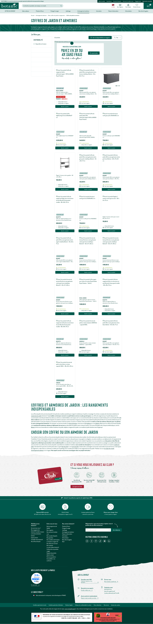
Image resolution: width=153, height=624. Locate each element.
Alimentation (65, 538)
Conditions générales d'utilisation (56, 605)
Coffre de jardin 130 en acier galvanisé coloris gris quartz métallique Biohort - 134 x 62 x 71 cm (87, 178)
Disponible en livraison (41, 44)
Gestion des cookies (115, 605)
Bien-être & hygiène (67, 539)
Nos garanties (50, 538)
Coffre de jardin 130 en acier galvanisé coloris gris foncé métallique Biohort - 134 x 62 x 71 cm (111, 94)
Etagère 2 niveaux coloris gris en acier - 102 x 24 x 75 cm (111, 217)
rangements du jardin (36, 416)
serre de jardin (75, 446)
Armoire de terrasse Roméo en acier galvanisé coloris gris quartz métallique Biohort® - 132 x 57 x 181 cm (111, 261)
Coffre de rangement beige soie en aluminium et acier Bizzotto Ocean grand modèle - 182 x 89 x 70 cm (63, 220)
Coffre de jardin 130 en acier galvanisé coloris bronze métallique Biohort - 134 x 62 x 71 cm (87, 94)
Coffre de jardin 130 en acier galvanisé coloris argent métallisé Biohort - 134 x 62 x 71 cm (64, 261)
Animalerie (64, 536)
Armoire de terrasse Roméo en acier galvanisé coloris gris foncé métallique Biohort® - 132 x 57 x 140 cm (87, 261)
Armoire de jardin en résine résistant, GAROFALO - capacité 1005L (87, 343)
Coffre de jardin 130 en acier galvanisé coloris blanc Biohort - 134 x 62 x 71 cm (111, 343)
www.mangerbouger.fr (70, 609)
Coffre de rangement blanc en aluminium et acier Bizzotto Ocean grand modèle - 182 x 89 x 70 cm (110, 303)
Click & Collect (65, 512)
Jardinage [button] (68, 11)
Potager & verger (66, 528)
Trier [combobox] (117, 37)
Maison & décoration (67, 534)
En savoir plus (94, 53)
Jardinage (64, 530)
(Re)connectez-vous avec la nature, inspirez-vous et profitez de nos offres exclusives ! (99, 524)
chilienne (97, 423)
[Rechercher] (61, 6)
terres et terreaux (73, 423)
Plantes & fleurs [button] (40, 11)
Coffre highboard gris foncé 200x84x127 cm (64, 136)
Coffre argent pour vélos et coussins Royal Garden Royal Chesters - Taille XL (88, 300)
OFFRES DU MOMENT (10, 11)
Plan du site (106, 605)
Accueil (32, 15)
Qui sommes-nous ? (36, 528)
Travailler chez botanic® (37, 539)
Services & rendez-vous (128, 1)
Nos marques (50, 545)
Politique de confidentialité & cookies (83, 605)
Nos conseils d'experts (52, 536)
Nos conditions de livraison (53, 539)
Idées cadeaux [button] (25, 11)
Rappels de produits (51, 553)
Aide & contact (102, 1)
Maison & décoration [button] (113, 11)
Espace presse (34, 537)
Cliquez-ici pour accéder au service (88, 598)
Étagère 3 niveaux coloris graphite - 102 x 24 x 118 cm (64, 176)
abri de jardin (65, 446)
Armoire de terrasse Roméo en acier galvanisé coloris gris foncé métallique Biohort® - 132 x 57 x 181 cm (64, 303)
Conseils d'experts (117, 1)
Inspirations (109, 1)
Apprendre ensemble (147, 1)
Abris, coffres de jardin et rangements (56, 15)
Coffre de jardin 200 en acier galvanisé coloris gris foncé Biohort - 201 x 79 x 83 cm (111, 178)
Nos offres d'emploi (35, 541)
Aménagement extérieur (41, 15)
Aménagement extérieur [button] (83, 11)
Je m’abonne (116, 530)
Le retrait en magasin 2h (52, 541)
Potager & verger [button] (55, 11)
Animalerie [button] (98, 11)
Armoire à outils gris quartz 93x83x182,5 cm (111, 136)
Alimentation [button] (128, 11)
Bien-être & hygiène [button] (143, 11)
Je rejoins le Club (77, 486)
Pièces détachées (97, 605)
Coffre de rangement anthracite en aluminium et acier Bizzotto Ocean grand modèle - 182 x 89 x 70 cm (63, 344)
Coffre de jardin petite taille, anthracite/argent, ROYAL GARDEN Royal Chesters (86, 137)
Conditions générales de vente (39, 605)
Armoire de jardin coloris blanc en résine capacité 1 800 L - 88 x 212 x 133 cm (64, 386)
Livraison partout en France (87, 512)
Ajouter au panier (65, 106)
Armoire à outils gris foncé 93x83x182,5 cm (87, 219)
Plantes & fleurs (66, 526)
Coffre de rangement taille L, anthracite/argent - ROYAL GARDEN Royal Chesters (64, 94)
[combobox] (41, 5)
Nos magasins (50, 530)
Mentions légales (69, 605)
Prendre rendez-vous (85, 590)
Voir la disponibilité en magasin (101, 37)
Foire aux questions (51, 557)
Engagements (138, 1)
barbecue (89, 423)
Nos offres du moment (52, 543)
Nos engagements (35, 530)
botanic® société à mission (37, 532)
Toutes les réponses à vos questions (86, 581)
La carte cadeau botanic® (53, 547)
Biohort (33, 427)
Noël (63, 541)
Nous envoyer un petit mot (110, 581)
